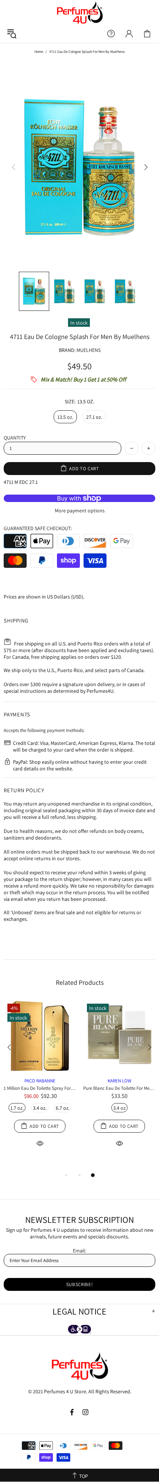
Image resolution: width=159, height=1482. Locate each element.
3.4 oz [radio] (119, 1108)
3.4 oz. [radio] (40, 1108)
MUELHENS (89, 350)
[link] (147, 33)
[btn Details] (40, 1142)
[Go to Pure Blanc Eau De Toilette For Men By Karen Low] (119, 1008)
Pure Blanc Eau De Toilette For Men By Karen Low (119, 1088)
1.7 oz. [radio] (17, 1108)
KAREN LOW (119, 1081)
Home (38, 51)
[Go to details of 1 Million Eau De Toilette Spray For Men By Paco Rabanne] (40, 1070)
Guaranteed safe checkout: (38, 528)
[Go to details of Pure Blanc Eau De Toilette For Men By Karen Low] (119, 1070)
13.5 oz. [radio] (65, 417)
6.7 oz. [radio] (63, 1108)
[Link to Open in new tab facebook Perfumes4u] (72, 1412)
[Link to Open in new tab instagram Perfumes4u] (85, 1412)
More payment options (80, 510)
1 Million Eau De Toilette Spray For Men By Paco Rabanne (40, 1088)
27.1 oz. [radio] (94, 417)
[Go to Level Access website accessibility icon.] (79, 1330)
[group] (79, 167)
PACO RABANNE (39, 1081)
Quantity (15, 437)
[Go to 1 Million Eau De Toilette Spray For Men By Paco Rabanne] (40, 1013)
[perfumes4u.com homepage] (79, 12)
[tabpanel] (40, 1082)
